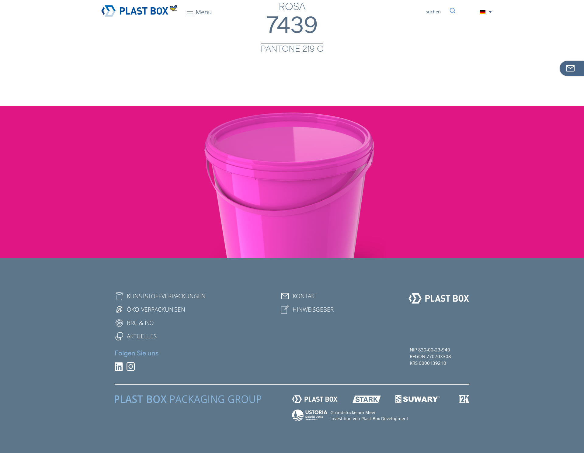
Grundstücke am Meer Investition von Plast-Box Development (369, 415)
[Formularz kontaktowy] (572, 68)
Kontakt (305, 296)
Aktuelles (142, 336)
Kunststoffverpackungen (166, 296)
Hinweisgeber (313, 309)
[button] (486, 12)
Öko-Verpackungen (156, 309)
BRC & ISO (140, 323)
